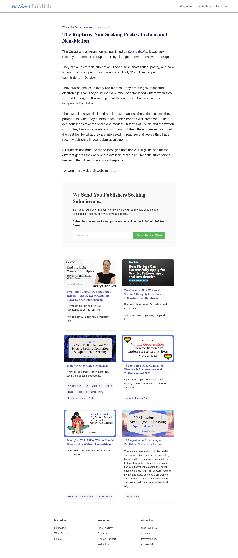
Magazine (185, 6)
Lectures (221, 6)
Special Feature (104, 496)
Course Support (107, 539)
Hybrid (71, 392)
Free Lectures (105, 528)
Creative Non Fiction (78, 386)
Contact (145, 533)
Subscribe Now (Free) (149, 235)
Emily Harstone (83, 27)
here (112, 170)
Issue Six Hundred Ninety (91, 392)
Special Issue (132, 496)
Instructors (103, 544)
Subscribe (60, 528)
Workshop (204, 6)
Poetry (91, 398)
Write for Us (61, 533)
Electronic (97, 386)
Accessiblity (148, 544)
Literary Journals (76, 398)
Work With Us (149, 528)
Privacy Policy (149, 539)
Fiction (108, 386)
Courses (102, 533)
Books (58, 539)
